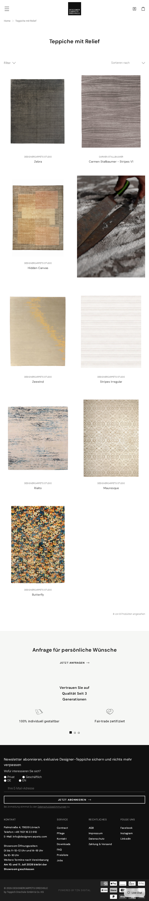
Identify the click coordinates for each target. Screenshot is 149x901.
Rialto (38, 488)
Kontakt (62, 838)
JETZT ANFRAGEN (72, 662)
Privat (11, 777)
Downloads (63, 844)
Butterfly (38, 595)
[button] (143, 8)
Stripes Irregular (111, 382)
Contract (62, 828)
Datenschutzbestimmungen (52, 806)
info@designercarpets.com (30, 836)
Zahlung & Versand (100, 844)
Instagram (126, 833)
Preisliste (62, 855)
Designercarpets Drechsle (30, 888)
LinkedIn (125, 838)
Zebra (38, 162)
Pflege (61, 833)
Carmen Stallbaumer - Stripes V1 (111, 162)
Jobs (60, 860)
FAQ (59, 849)
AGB (91, 828)
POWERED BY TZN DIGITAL (74, 890)
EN (24, 780)
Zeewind (38, 382)
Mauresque (111, 488)
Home (7, 20)
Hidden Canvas (38, 268)
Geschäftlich (34, 777)
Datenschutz (97, 838)
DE (9, 780)
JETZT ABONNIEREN (72, 799)
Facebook (126, 828)
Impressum (96, 833)
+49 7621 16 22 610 (25, 832)
